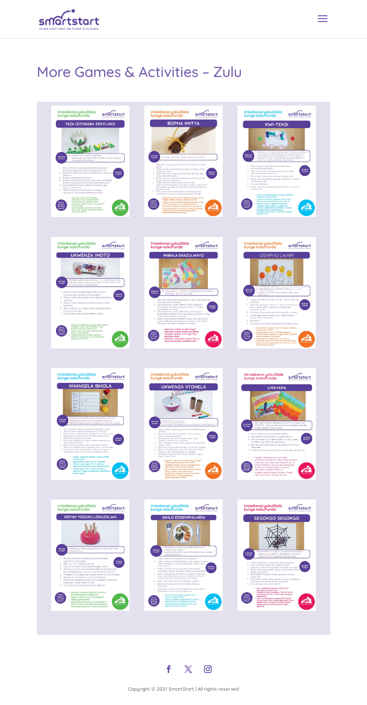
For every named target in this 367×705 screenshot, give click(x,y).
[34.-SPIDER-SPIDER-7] (276, 607)
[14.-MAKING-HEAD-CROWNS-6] (90, 213)
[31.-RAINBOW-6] (276, 476)
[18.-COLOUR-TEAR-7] (183, 345)
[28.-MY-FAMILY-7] (276, 345)
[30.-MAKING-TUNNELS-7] (183, 476)
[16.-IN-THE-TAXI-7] (276, 213)
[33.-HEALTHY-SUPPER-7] (183, 607)
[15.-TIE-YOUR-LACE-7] (183, 213)
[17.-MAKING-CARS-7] (90, 345)
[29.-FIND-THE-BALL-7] (90, 476)
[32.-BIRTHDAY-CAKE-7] (90, 607)
